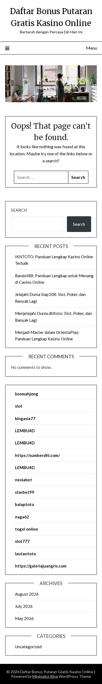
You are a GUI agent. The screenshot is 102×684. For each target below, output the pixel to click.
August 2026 (27, 594)
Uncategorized (28, 646)
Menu (91, 47)
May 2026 (24, 618)
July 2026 (24, 606)
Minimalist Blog (45, 676)
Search (19, 210)
